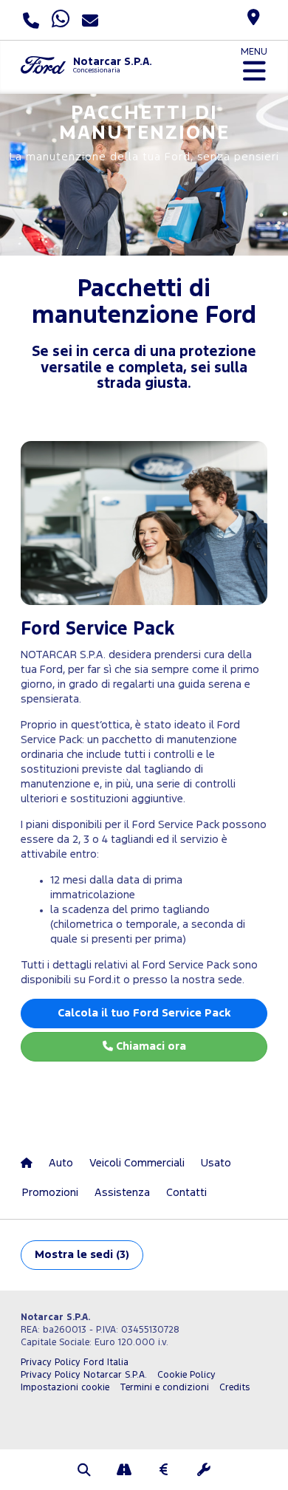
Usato (216, 1163)
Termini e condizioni (164, 1388)
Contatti (186, 1192)
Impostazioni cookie (65, 1388)
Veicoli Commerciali (137, 1163)
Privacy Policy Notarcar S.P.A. (84, 1375)
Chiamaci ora (149, 1046)
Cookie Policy (186, 1375)
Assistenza (122, 1192)
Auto (61, 1163)
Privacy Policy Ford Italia (74, 1363)
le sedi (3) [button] (82, 1255)
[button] (84, 1471)
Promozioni (50, 1192)
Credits (234, 1388)
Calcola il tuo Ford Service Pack (144, 1013)
